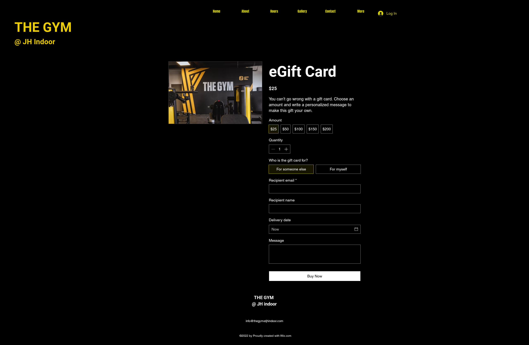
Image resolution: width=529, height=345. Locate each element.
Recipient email (283, 180)
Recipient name (282, 200)
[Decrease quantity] (272, 149)
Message (276, 240)
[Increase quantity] (286, 149)
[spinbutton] (279, 149)
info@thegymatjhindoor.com (264, 321)
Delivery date (280, 220)
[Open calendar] (356, 229)
